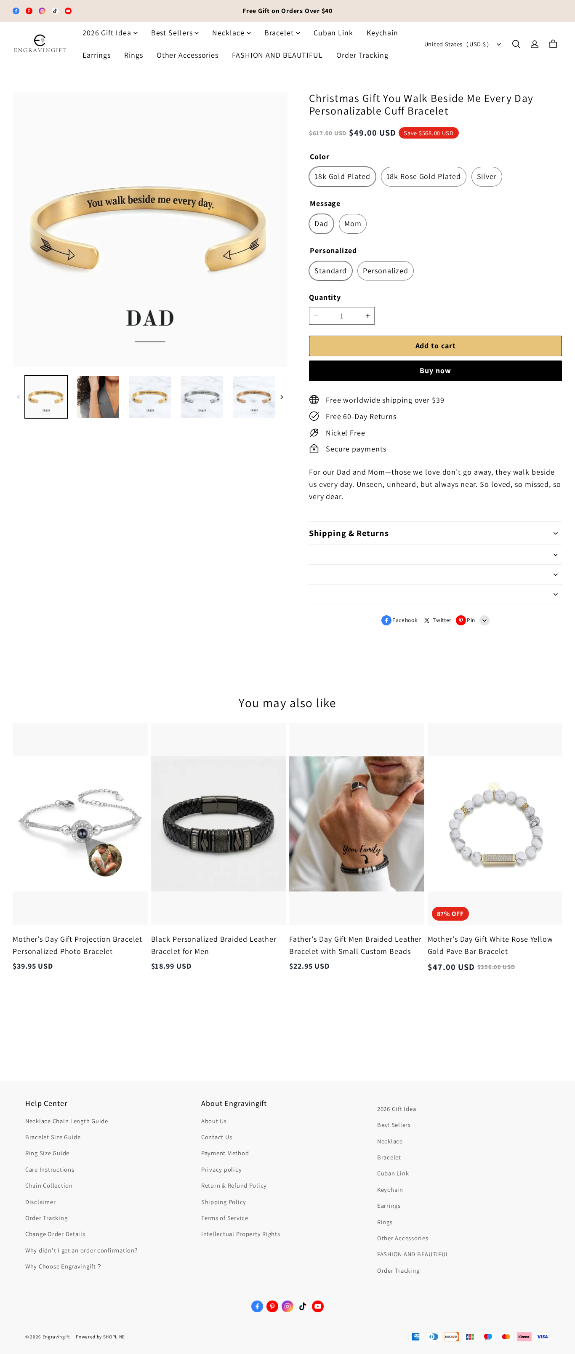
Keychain (382, 32)
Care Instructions (49, 1169)
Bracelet (279, 32)
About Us (214, 1121)
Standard (330, 270)
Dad (321, 223)
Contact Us (216, 1137)
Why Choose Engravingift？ (64, 1266)
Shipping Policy (223, 1202)
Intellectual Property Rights (240, 1234)
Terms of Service (224, 1218)
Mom (353, 223)
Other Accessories (187, 55)
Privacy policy (221, 1169)
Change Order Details (55, 1234)
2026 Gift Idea (107, 32)
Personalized (385, 270)
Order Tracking (362, 55)
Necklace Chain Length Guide (66, 1121)
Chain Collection (49, 1185)
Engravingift (56, 1337)
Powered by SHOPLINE (100, 1337)
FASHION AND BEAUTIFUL (277, 55)
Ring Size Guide (47, 1153)
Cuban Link (333, 32)
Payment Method (225, 1153)
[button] (516, 44)
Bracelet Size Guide (53, 1137)
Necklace (228, 32)
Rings (133, 55)
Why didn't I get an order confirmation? (81, 1250)
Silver (487, 176)
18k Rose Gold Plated (423, 176)
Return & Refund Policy (234, 1185)
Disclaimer (40, 1202)
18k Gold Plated (342, 176)
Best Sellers (172, 32)
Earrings (97, 55)
